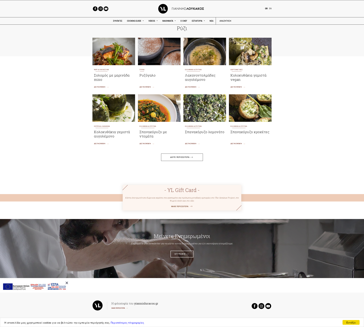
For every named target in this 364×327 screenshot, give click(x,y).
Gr (266, 8)
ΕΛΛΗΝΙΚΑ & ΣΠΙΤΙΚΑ (193, 69)
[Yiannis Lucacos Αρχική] (182, 8)
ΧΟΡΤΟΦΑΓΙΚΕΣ (236, 69)
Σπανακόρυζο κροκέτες (249, 132)
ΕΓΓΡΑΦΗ (180, 254)
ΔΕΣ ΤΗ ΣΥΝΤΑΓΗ (99, 87)
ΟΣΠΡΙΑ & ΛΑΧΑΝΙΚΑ (102, 126)
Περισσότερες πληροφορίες (127, 322)
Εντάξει (351, 322)
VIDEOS (151, 21)
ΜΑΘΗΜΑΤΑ (167, 21)
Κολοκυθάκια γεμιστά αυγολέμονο (112, 134)
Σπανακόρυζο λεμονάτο (204, 132)
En (270, 8)
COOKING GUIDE (134, 21)
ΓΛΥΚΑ (141, 69)
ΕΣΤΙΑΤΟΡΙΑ (197, 21)
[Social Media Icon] (95, 8)
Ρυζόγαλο (147, 75)
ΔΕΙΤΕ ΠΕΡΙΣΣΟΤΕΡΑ (180, 157)
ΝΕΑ (211, 21)
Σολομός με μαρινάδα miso (112, 77)
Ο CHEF (183, 21)
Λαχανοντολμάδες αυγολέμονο (200, 77)
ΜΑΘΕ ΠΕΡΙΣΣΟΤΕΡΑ (180, 206)
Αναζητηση (245, 21)
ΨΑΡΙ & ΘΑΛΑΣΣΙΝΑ (101, 69)
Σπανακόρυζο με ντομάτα (153, 134)
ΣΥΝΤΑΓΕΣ (117, 21)
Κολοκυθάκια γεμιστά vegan (248, 77)
